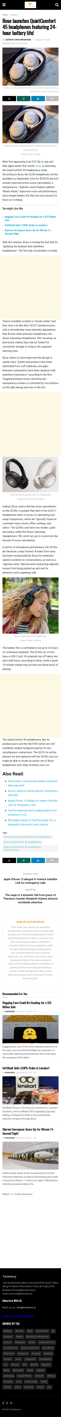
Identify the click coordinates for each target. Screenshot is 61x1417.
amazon (8, 1336)
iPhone (15, 1364)
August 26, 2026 (25, 1011)
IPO (25, 1364)
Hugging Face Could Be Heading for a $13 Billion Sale (30, 218)
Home (5, 14)
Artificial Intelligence (37, 1336)
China (32, 1342)
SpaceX (39, 1375)
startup (51, 1375)
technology (31, 1381)
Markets (46, 1364)
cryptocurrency (46, 1342)
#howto (19, 1331)
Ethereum (9, 1353)
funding (36, 1353)
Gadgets (14, 14)
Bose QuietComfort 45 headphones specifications (22, 848)
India (18, 1359)
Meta (6, 1370)
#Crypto (8, 1331)
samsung (9, 1375)
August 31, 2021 (43, 39)
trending (29, 1387)
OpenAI (40, 1370)
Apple (19, 1336)
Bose (38, 165)
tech (19, 1381)
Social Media (24, 1375)
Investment (45, 1359)
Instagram (30, 1359)
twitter (40, 1387)
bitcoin (7, 1342)
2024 (29, 1331)
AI (53, 1331)
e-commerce (10, 1347)
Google (7, 1359)
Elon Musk (48, 1347)
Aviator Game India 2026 (18, 1316)
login (12, 1194)
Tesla (44, 1381)
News (30, 1370)
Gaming (48, 1353)
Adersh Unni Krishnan (18, 39)
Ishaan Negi (10, 1011)
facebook (23, 1353)
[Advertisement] (30, 287)
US (49, 1387)
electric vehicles (30, 1347)
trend (17, 1387)
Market (34, 1364)
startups (8, 1381)
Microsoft (18, 1370)
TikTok (7, 1387)
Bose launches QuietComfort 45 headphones (28, 837)
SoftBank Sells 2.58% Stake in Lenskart (26, 225)
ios (5, 1364)
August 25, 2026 (25, 1138)
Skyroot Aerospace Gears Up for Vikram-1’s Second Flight (28, 231)
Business (20, 1342)
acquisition (42, 1331)
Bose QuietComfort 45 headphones (22, 842)
